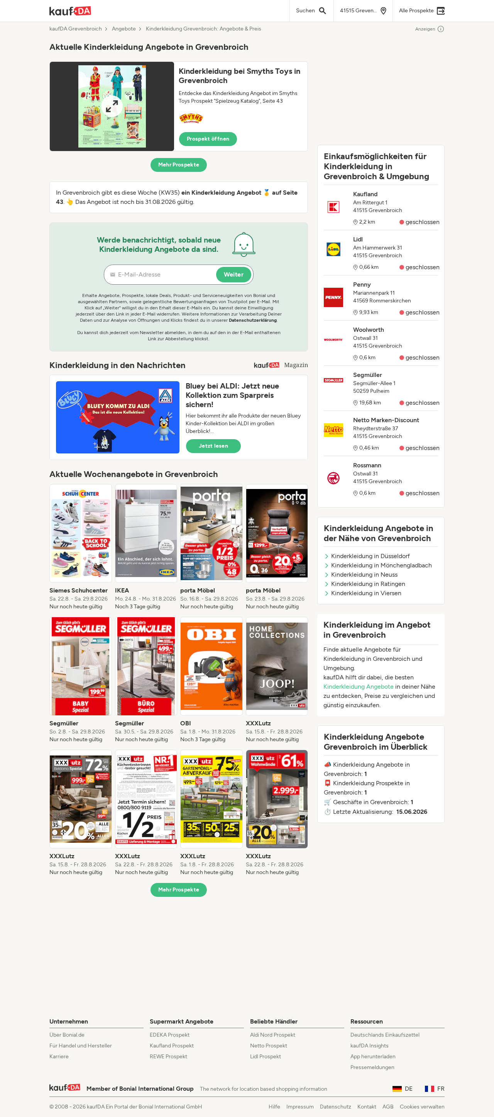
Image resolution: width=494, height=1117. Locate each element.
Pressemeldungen (372, 1067)
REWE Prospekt (168, 1056)
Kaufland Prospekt (172, 1045)
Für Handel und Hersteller (80, 1045)
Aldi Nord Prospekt (272, 1035)
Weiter (234, 274)
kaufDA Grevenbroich (75, 29)
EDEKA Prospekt (169, 1035)
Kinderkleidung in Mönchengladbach (381, 565)
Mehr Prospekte (179, 164)
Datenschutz (335, 1106)
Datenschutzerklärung (253, 320)
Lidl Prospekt (265, 1056)
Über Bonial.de (67, 1035)
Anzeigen (425, 29)
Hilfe (274, 1106)
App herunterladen (373, 1056)
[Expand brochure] (112, 106)
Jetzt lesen (213, 446)
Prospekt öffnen (208, 139)
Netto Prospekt (268, 1045)
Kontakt (366, 1106)
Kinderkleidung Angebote (358, 686)
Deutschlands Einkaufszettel (385, 1035)
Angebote (124, 29)
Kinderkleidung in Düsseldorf (370, 556)
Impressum (300, 1106)
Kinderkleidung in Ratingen (368, 583)
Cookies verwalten (422, 1106)
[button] (178, 106)
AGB (388, 1106)
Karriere (59, 1056)
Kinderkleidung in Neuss (364, 574)
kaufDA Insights (369, 1045)
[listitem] (80, 547)
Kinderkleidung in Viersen (366, 593)
